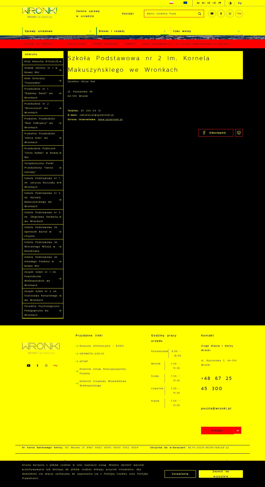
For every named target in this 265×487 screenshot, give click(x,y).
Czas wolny (182, 31)
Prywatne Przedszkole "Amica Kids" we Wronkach (39, 138)
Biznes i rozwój (112, 31)
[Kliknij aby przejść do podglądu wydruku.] (239, 133)
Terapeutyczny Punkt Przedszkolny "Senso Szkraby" (39, 167)
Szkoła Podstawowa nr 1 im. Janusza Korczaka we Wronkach (42, 182)
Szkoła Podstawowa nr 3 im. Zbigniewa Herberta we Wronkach (42, 217)
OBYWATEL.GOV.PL (92, 353)
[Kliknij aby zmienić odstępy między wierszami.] (209, 3)
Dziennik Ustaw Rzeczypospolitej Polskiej (103, 371)
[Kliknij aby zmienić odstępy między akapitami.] (220, 3)
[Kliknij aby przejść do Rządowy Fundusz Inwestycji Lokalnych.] (171, 3)
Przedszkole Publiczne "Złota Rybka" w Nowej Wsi (41, 153)
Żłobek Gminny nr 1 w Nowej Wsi (41, 70)
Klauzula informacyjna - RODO (102, 346)
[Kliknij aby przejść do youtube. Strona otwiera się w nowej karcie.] (212, 13)
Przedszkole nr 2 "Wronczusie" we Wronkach (36, 108)
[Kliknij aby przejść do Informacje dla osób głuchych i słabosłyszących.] (238, 3)
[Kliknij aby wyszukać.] (200, 13)
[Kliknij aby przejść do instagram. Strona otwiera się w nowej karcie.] (230, 13)
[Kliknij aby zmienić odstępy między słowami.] (214, 3)
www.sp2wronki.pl (110, 119)
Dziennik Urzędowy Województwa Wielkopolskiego (103, 383)
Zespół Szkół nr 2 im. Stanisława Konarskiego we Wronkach (41, 295)
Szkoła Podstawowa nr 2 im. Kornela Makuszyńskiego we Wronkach (42, 200)
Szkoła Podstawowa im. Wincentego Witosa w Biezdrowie (41, 246)
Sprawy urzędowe (39, 31)
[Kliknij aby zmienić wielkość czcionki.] (198, 3)
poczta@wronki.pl (216, 408)
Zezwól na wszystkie (221, 474)
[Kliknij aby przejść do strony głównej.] (44, 13)
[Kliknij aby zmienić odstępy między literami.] (203, 3)
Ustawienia (180, 473)
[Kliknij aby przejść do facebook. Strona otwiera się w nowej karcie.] (221, 13)
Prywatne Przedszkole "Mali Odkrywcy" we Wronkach (39, 123)
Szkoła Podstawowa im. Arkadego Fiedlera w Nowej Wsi (41, 261)
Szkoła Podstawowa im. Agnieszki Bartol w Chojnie (41, 231)
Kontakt (128, 13)
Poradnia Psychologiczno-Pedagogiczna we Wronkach (42, 310)
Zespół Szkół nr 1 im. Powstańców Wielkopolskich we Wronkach (40, 279)
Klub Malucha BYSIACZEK (42, 61)
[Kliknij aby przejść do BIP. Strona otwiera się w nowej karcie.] (239, 13)
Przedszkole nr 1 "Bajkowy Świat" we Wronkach (38, 93)
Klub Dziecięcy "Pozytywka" (34, 80)
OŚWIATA (47, 44)
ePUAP (84, 361)
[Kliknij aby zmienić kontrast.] (230, 3)
